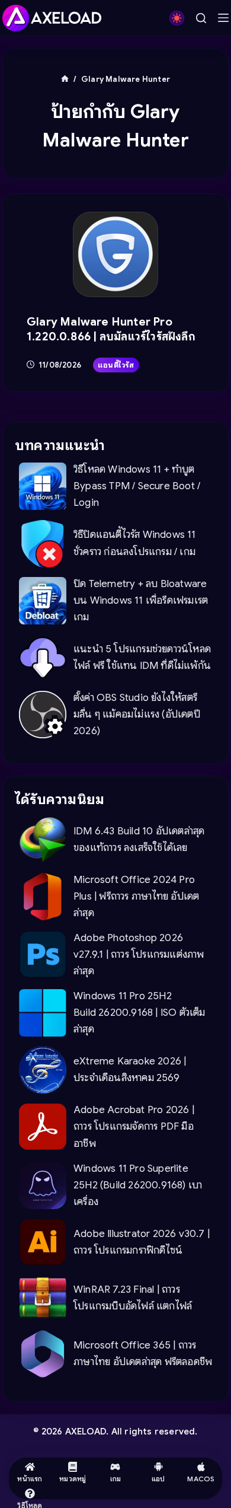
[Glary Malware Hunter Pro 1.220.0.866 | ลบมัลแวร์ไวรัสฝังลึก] (115, 254)
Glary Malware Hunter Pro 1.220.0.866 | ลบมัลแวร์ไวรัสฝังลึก (111, 329)
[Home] (65, 79)
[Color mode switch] (176, 18)
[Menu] (223, 17)
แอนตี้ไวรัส (116, 365)
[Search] (201, 18)
